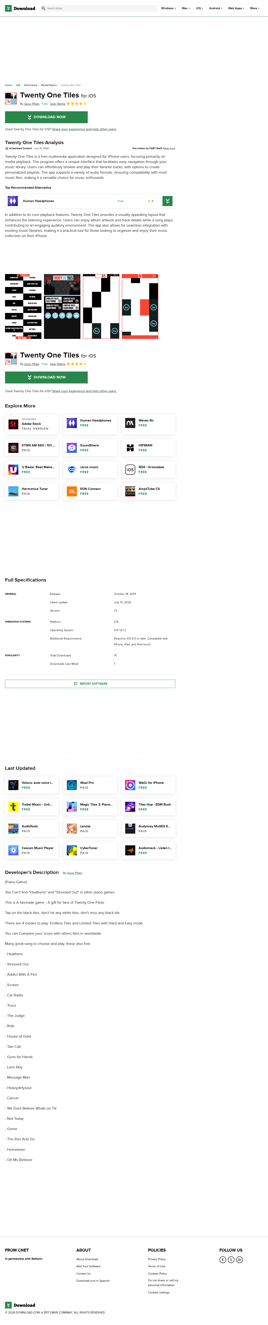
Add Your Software (88, 1266)
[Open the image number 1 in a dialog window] (62, 306)
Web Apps (235, 8)
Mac (185, 8)
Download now (50, 117)
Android (214, 8)
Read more (169, 148)
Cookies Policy (157, 1273)
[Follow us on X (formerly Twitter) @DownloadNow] (231, 1259)
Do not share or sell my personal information (163, 1283)
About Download (87, 1259)
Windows (167, 8)
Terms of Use (156, 1266)
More (253, 8)
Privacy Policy (157, 1259)
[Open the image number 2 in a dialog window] (101, 306)
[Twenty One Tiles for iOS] (11, 98)
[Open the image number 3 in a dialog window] (140, 306)
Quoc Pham (74, 873)
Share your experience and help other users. (84, 129)
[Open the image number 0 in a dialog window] (23, 306)
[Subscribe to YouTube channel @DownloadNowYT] (239, 1259)
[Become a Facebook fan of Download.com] (222, 1259)
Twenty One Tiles (58, 95)
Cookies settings (159, 1292)
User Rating (57, 104)
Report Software (93, 684)
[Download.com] (20, 8)
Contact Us (83, 1273)
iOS (198, 8)
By (29, 104)
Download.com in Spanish (93, 1281)
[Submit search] (43, 8)
